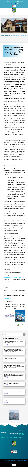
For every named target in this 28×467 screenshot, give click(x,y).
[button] (14, 14)
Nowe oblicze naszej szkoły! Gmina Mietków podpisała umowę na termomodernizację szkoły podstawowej (13, 391)
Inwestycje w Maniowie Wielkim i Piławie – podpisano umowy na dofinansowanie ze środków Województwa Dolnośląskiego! (14, 366)
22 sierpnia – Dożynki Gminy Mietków (11, 383)
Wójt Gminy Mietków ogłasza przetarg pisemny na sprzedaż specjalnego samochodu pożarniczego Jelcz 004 (14, 375)
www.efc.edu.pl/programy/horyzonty (12, 277)
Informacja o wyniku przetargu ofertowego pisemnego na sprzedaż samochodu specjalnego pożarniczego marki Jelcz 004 (14, 350)
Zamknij (14, 464)
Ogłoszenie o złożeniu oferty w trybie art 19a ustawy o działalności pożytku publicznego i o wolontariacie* (13, 400)
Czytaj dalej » (6, 344)
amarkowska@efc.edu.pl (9, 298)
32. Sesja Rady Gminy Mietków (10, 358)
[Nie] (26, 463)
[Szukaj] (24, 334)
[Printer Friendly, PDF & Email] (21, 325)
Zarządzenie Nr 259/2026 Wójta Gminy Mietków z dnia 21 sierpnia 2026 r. (13, 342)
